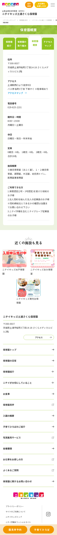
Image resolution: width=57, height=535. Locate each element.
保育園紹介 (9, 43)
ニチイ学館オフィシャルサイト (18, 522)
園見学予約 (15, 529)
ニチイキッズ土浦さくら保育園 (42, 20)
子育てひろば (42, 529)
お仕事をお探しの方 (41, 4)
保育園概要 (35, 43)
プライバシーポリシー (15, 506)
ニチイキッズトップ (9, 20)
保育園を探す (23, 20)
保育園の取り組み (22, 43)
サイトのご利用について (15, 511)
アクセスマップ (47, 43)
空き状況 (29, 4)
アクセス (39, 337)
